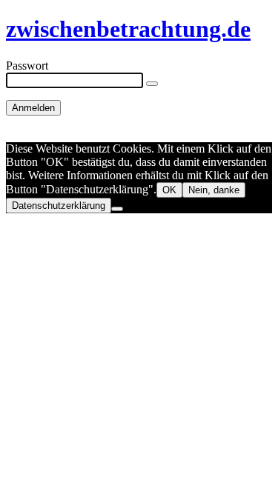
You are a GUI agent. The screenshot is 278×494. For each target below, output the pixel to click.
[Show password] (152, 83)
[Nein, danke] (117, 209)
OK (169, 190)
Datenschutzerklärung (58, 205)
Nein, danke (213, 190)
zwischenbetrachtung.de (128, 29)
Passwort (27, 65)
